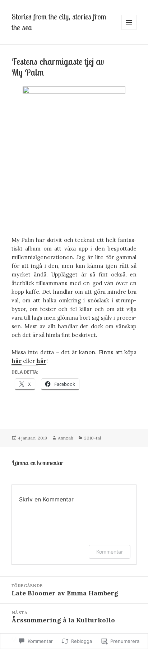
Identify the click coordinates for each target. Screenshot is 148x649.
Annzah (65, 438)
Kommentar (109, 552)
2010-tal (92, 438)
